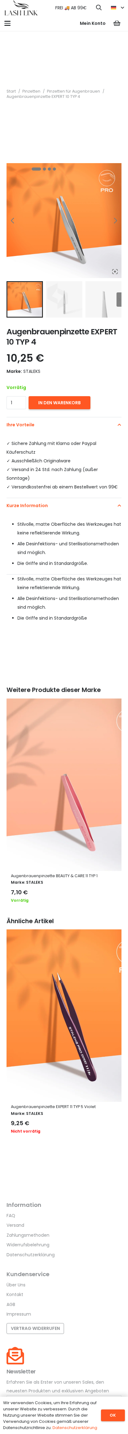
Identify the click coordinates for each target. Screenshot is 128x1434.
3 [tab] (49, 169)
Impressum (19, 1314)
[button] (99, 8)
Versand (15, 1225)
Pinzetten (31, 91)
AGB (11, 1304)
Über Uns (16, 1285)
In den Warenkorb (59, 403)
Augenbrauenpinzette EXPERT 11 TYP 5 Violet (53, 1106)
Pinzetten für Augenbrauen (73, 91)
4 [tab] (54, 169)
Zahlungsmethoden (28, 1235)
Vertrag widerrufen (35, 1328)
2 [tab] (44, 169)
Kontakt (15, 1294)
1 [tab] (36, 169)
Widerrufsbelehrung (28, 1245)
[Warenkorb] (117, 23)
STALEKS (34, 882)
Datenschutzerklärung (31, 1255)
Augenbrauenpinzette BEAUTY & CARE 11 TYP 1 (54, 875)
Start (11, 91)
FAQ (11, 1215)
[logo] (21, 8)
